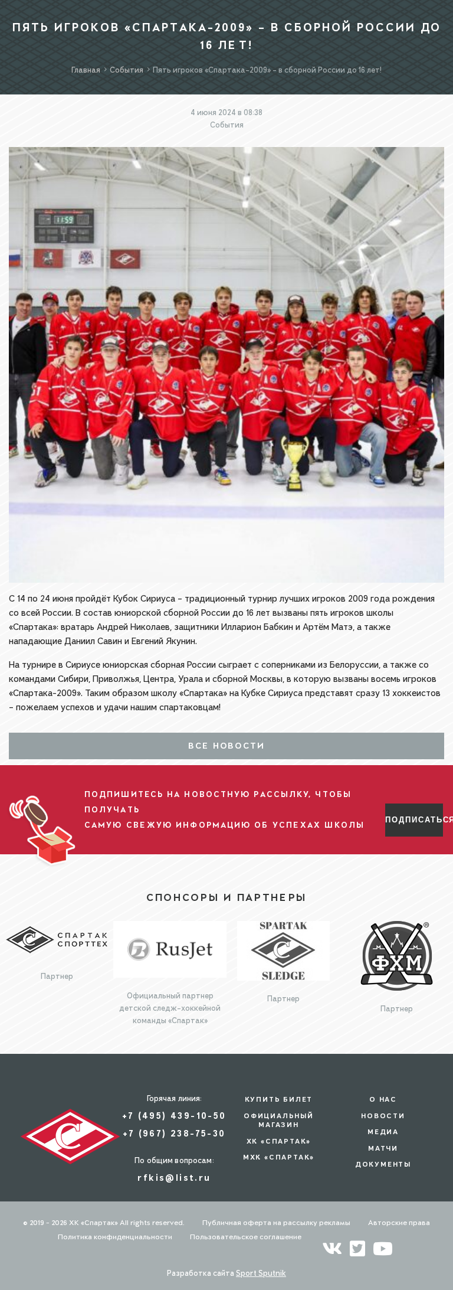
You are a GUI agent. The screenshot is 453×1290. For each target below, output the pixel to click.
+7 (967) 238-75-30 (174, 1133)
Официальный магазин (279, 1120)
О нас (383, 1099)
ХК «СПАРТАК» (279, 1141)
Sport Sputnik (261, 1273)
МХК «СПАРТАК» (278, 1157)
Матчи (383, 1148)
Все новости (226, 745)
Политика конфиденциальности (115, 1236)
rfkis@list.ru (174, 1177)
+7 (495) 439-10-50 (174, 1115)
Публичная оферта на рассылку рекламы (276, 1222)
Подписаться (414, 819)
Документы (383, 1164)
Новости (383, 1116)
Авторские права (399, 1222)
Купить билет (279, 1099)
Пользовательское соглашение (245, 1236)
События (227, 124)
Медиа (383, 1132)
